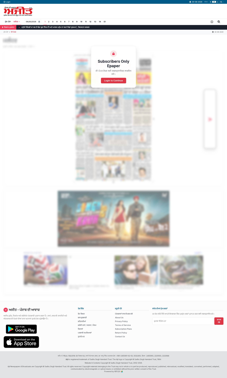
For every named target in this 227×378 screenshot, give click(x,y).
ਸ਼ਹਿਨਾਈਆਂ (82, 321)
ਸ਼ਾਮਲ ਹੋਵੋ (219, 320)
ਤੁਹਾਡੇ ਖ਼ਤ (81, 336)
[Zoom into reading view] (218, 21)
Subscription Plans (123, 329)
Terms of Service (123, 325)
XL (221, 2)
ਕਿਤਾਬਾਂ (80, 329)
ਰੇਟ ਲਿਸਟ (81, 314)
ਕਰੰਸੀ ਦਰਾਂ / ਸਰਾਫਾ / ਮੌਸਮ (87, 325)
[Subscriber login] (211, 21)
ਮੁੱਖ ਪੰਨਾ (8, 22)
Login (8, 2)
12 (90, 22)
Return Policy (121, 333)
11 (86, 22)
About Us (119, 317)
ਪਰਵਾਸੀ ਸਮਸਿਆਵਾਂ (85, 333)
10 (81, 22)
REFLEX (117, 371)
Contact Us (120, 336)
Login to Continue (113, 80)
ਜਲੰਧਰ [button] (16, 22)
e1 (105, 22)
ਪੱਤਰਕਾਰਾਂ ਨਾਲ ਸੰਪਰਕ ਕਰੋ (124, 314)
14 (100, 22)
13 (95, 22)
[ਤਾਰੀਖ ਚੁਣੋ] (39, 22)
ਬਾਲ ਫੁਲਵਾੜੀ (82, 317)
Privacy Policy (121, 321)
